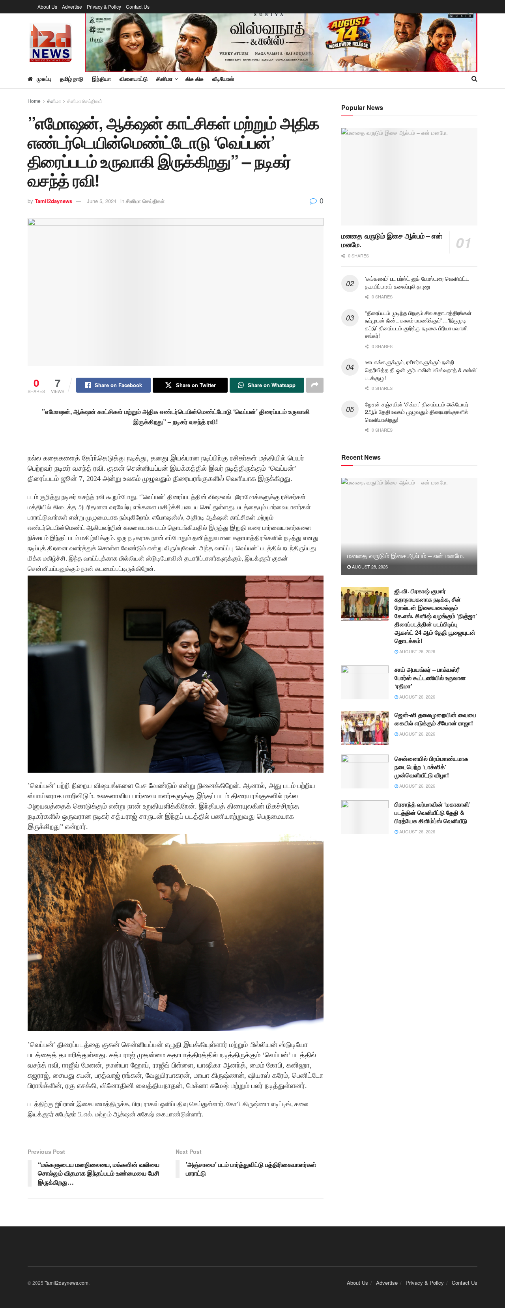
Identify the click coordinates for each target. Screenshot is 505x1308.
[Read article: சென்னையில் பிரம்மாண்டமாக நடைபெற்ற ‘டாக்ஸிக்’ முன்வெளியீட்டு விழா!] (365, 771)
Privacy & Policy (104, 6)
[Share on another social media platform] (315, 385)
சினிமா (54, 100)
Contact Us (138, 6)
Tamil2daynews (53, 201)
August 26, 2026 (416, 651)
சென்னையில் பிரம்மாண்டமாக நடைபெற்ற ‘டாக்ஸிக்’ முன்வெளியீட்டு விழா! (431, 766)
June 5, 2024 (101, 201)
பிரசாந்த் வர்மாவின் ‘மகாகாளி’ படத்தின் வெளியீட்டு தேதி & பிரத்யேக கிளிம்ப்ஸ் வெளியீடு (433, 812)
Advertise (72, 6)
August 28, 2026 (369, 566)
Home (34, 100)
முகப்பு (44, 78)
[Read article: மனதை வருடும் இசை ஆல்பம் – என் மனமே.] (409, 176)
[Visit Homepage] (51, 41)
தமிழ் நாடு (71, 78)
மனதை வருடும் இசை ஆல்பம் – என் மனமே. (391, 240)
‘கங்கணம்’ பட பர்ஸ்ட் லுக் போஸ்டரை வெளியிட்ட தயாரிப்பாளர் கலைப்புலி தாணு (417, 282)
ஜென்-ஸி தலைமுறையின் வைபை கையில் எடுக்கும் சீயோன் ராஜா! (435, 718)
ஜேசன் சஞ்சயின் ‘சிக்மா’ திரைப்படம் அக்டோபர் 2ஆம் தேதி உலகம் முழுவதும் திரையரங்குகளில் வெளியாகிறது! (416, 411)
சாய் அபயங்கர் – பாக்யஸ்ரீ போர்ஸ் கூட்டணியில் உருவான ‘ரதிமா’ (430, 677)
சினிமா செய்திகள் (84, 100)
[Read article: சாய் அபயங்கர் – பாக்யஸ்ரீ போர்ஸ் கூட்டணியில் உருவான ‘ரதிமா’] (365, 682)
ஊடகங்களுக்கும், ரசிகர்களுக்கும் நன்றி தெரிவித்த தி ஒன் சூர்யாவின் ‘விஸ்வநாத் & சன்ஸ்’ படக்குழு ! (421, 369)
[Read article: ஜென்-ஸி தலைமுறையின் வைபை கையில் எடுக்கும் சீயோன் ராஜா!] (365, 728)
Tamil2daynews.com (66, 1282)
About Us (47, 6)
